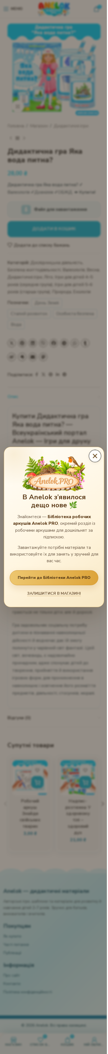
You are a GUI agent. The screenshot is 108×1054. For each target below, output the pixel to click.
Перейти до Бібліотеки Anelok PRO (54, 577)
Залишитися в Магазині (54, 593)
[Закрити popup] (95, 456)
